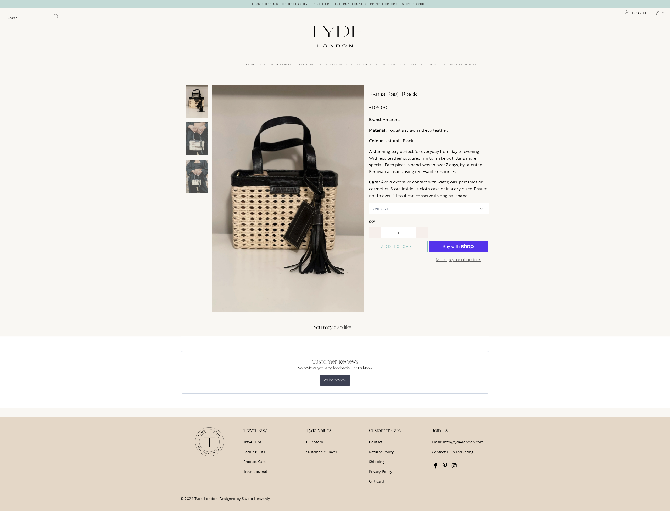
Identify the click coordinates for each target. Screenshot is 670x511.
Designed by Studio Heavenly (245, 498)
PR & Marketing (460, 452)
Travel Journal (255, 471)
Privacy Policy (380, 471)
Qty (372, 221)
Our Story (314, 442)
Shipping (376, 461)
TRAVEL (435, 64)
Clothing (308, 64)
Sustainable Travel (321, 452)
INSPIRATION (461, 64)
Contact (375, 442)
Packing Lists (254, 452)
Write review (334, 380)
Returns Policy (381, 452)
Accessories (337, 64)
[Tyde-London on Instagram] (454, 466)
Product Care (254, 461)
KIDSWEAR (366, 64)
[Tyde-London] (335, 37)
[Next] (360, 199)
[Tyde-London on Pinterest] (445, 466)
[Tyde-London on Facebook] (436, 466)
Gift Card (376, 481)
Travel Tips (252, 442)
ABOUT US (254, 64)
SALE (415, 64)
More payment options (458, 259)
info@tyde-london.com (463, 442)
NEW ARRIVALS (283, 64)
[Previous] (215, 199)
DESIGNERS (393, 64)
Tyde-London (206, 498)
